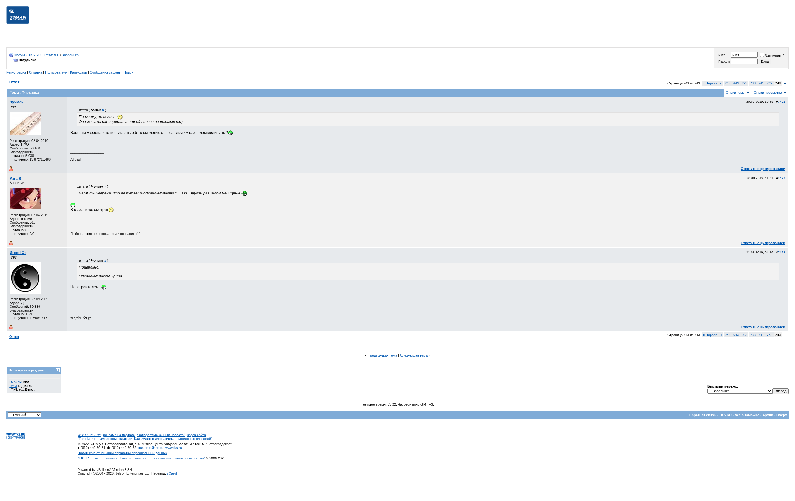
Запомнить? (774, 55)
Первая (710, 83)
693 (744, 83)
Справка (35, 72)
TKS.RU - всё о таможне (739, 415)
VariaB (15, 178)
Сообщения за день (105, 72)
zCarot (172, 473)
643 (736, 83)
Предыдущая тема (382, 355)
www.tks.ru (173, 447)
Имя (721, 55)
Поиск (128, 72)
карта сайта (196, 435)
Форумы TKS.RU (27, 55)
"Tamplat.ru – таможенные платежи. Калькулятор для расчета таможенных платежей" (145, 438)
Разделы (51, 55)
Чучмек (16, 102)
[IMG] (13, 386)
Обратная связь (702, 415)
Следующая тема (414, 355)
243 (727, 83)
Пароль (724, 61)
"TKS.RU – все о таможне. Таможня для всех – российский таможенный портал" (141, 458)
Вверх (781, 415)
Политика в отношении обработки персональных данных (122, 453)
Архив (767, 415)
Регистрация (16, 72)
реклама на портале (119, 435)
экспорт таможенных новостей (161, 435)
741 (761, 83)
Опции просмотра (768, 92)
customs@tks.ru (150, 447)
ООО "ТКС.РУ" (89, 435)
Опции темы (735, 92)
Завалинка (70, 55)
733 (753, 83)
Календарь (78, 72)
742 (769, 83)
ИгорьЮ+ (18, 253)
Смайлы (15, 382)
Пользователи (56, 72)
